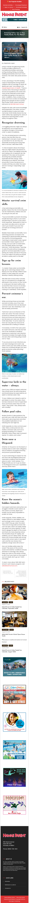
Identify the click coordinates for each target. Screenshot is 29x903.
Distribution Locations (10, 885)
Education (5, 629)
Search (23, 27)
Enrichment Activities (21, 7)
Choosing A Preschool (21, 5)
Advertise (7, 881)
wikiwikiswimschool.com (9, 566)
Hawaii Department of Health (11, 88)
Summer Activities (8, 5)
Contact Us (8, 888)
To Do (12, 51)
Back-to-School (9, 7)
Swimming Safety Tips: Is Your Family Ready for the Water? (13, 55)
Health (6, 51)
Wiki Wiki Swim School (17, 104)
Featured (5, 602)
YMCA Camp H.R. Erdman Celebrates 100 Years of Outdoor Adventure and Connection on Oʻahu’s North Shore (21, 573)
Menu (5, 27)
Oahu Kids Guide (20, 897)
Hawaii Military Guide (9, 897)
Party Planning (16, 9)
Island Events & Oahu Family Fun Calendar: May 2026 (8, 572)
